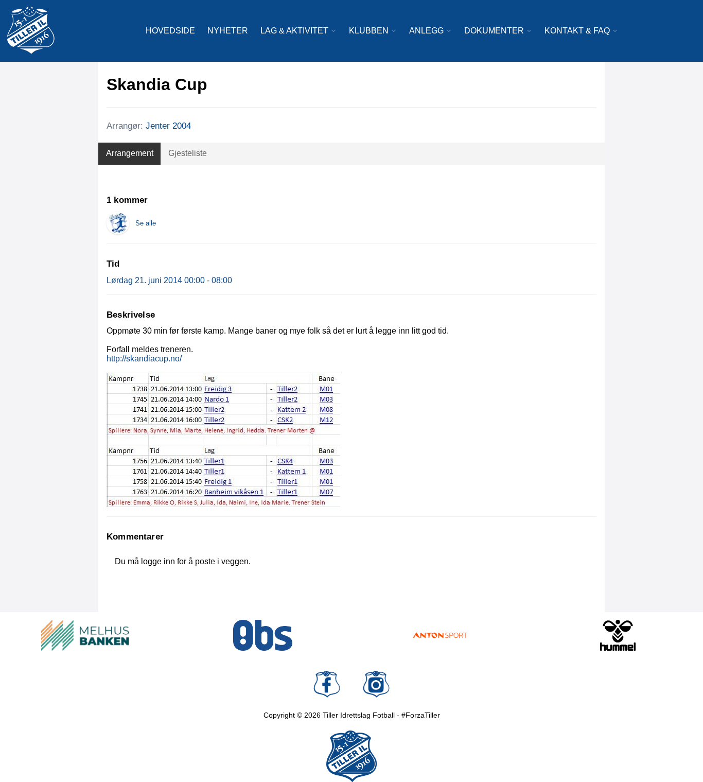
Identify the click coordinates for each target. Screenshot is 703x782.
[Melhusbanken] (85, 635)
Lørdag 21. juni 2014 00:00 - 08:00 (169, 280)
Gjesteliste (187, 153)
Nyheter (227, 30)
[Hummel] (618, 635)
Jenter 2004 (168, 126)
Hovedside (170, 30)
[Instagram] (376, 684)
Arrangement (129, 153)
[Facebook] (326, 684)
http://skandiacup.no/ (144, 358)
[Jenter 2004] (118, 223)
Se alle (145, 223)
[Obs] (263, 635)
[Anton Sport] (440, 635)
